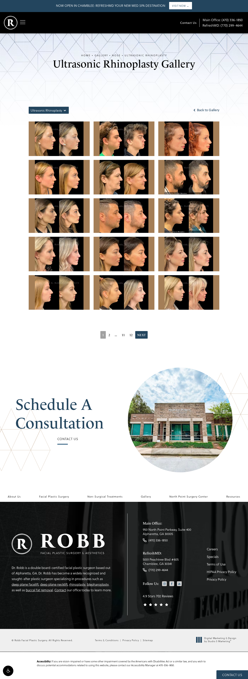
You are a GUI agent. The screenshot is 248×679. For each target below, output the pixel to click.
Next (141, 335)
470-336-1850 (166, 665)
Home (86, 55)
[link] (167, 532)
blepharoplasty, (98, 584)
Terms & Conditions (107, 640)
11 (123, 335)
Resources (233, 496)
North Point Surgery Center (188, 496)
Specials (213, 556)
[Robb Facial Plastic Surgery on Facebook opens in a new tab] (171, 583)
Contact (60, 590)
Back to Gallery (207, 110)
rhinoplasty (77, 584)
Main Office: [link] (223, 19)
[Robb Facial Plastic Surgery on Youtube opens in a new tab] (179, 583)
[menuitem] (164, 584)
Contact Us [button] (232, 675)
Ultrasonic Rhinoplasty (146, 55)
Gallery (101, 55)
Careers (212, 549)
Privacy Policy (216, 579)
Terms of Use (216, 564)
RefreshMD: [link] (222, 25)
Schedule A (60, 413)
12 (131, 335)
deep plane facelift (25, 584)
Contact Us (188, 23)
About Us (14, 496)
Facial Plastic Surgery (54, 496)
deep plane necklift (54, 584)
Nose (116, 55)
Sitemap (148, 640)
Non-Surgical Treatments (105, 496)
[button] (8, 671)
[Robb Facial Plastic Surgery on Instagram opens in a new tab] (164, 583)
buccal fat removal (39, 590)
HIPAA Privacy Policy (221, 571)
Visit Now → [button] (180, 6)
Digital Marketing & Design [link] (220, 640)
